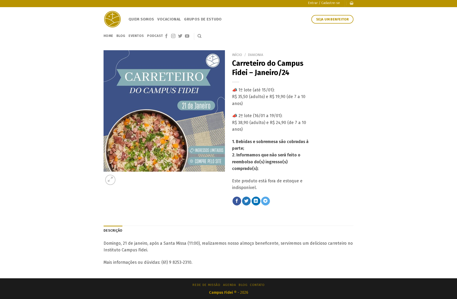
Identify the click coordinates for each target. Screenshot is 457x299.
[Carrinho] (351, 3)
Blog (120, 36)
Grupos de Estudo (203, 19)
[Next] (123, 177)
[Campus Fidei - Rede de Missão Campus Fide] (112, 19)
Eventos (136, 36)
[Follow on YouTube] (187, 36)
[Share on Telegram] (265, 201)
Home (108, 36)
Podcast (155, 36)
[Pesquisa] (199, 36)
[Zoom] (110, 180)
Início (237, 55)
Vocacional (169, 19)
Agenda (229, 285)
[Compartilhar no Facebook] (237, 201)
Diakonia (255, 55)
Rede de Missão (206, 285)
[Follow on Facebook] (166, 36)
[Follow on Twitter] (180, 36)
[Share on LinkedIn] (256, 201)
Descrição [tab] (113, 231)
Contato (257, 285)
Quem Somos (141, 19)
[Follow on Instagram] (173, 36)
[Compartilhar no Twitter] (246, 201)
